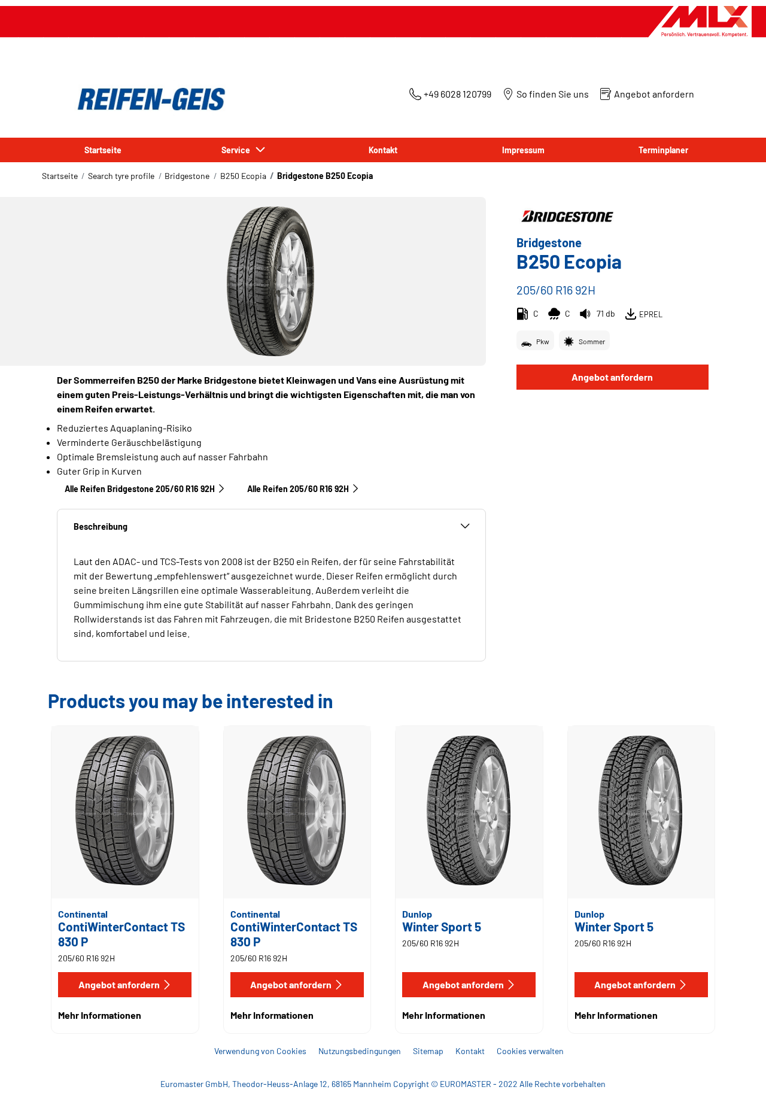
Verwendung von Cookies (260, 1051)
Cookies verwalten (530, 1051)
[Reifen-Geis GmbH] (148, 99)
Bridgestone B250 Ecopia (325, 176)
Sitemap (428, 1051)
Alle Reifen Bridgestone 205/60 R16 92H (140, 489)
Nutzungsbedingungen (359, 1051)
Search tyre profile (121, 176)
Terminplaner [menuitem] (663, 150)
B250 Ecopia (243, 176)
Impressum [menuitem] (523, 150)
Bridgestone (187, 176)
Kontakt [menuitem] (383, 150)
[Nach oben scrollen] (734, 1076)
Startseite (60, 176)
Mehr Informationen (99, 1015)
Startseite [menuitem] (102, 150)
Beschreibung (100, 526)
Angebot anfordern (612, 376)
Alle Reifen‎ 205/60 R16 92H (298, 489)
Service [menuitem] (237, 150)
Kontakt (470, 1051)
